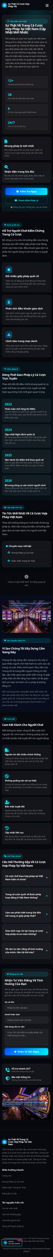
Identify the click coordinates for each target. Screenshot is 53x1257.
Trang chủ (6, 1175)
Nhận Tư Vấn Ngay (28, 1051)
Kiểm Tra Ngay (28, 191)
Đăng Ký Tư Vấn (9, 1193)
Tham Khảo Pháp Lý (28, 200)
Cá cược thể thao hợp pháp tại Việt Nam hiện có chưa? (24, 878)
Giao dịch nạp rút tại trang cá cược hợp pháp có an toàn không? (24, 932)
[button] (12, 1242)
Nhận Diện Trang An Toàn (23, 560)
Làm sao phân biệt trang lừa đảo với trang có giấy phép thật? (23, 914)
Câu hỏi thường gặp (11, 1214)
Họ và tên (9, 1002)
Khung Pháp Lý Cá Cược (22, 552)
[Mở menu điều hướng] (48, 5)
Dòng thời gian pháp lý (13, 1226)
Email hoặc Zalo (12, 1014)
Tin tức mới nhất (9, 1208)
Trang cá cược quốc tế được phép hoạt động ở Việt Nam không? (23, 896)
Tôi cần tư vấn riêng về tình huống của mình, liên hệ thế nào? (24, 951)
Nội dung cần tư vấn (14, 1026)
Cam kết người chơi (11, 1220)
